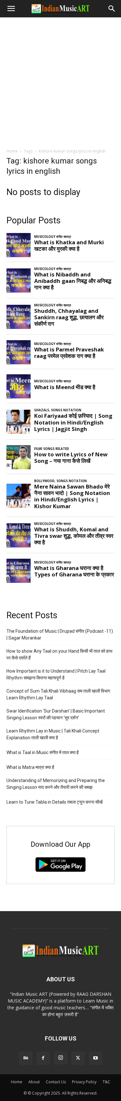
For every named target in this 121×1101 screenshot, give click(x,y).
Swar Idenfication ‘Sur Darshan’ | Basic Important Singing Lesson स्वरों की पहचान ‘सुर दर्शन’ (55, 714)
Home (12, 151)
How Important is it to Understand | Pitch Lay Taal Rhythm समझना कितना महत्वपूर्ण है (56, 674)
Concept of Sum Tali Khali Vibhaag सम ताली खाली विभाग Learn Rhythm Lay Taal (58, 694)
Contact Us (56, 1082)
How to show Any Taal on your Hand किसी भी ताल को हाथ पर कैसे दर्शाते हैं (59, 654)
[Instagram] (60, 1057)
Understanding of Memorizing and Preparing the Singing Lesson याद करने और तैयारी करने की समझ (55, 784)
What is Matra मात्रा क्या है (30, 767)
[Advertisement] (60, 81)
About (34, 1082)
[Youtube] (95, 1058)
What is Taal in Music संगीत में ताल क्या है (42, 752)
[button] (11, 8)
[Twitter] (78, 1058)
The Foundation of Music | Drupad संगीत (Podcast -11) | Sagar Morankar (59, 634)
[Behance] (25, 1058)
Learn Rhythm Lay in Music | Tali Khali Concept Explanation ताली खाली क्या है (52, 734)
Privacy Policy (84, 1082)
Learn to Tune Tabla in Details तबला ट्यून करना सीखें (54, 802)
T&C (106, 1082)
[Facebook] (43, 1058)
